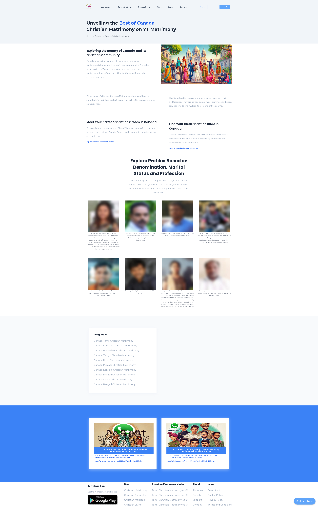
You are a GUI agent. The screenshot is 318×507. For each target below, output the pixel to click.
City (159, 7)
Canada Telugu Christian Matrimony (114, 355)
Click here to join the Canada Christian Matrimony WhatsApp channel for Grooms (196, 450)
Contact (197, 504)
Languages (100, 334)
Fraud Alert (214, 490)
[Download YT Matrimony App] (102, 500)
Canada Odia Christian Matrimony (113, 379)
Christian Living (133, 504)
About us (198, 490)
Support (197, 500)
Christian (98, 36)
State (170, 7)
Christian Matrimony (135, 490)
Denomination (124, 7)
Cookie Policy (215, 495)
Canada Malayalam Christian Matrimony (116, 350)
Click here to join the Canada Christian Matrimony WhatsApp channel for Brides (124, 450)
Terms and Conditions (220, 504)
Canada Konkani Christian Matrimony (115, 370)
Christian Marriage (134, 500)
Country (183, 7)
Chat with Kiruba (304, 501)
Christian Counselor (135, 495)
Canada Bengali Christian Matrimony (114, 384)
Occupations (144, 7)
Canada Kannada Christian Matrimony (115, 345)
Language (105, 7)
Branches (198, 495)
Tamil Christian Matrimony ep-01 (170, 490)
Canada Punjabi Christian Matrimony (115, 365)
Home (89, 36)
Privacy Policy (215, 500)
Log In (202, 7)
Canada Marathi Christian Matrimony (114, 374)
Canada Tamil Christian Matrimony (113, 340)
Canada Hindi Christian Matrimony (113, 360)
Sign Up (224, 7)
